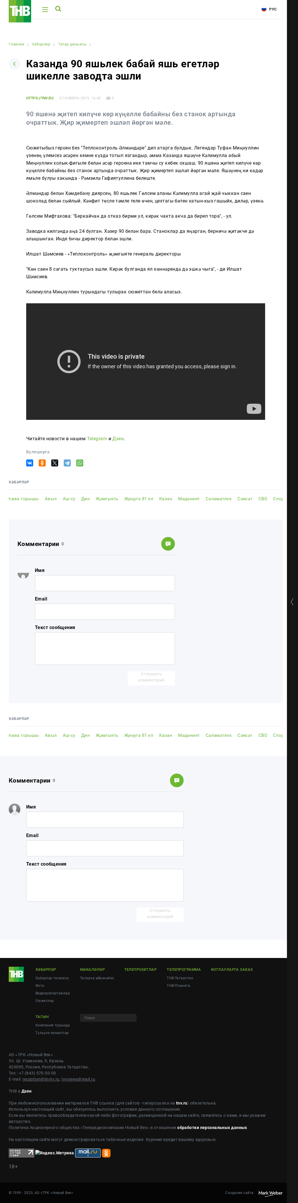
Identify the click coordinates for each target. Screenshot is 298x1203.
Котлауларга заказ (232, 969)
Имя (40, 570)
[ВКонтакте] (29, 462)
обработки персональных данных (212, 1127)
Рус (272, 9)
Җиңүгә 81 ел (138, 498)
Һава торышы (24, 498)
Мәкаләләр (92, 969)
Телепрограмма (184, 969)
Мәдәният (189, 498)
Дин (85, 498)
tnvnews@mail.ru (78, 1079)
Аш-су (69, 498)
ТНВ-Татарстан (180, 978)
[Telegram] (67, 462)
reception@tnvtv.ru (41, 1079)
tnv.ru (181, 1103)
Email (41, 599)
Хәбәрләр (46, 969)
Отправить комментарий (151, 677)
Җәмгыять (107, 498)
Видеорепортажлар (53, 993)
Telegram (97, 438)
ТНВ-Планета (178, 986)
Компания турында (53, 1025)
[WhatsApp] (79, 462)
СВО (262, 498)
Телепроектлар (140, 969)
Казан (165, 498)
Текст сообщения (55, 627)
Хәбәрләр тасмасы (52, 978)
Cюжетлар (45, 1001)
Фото (40, 986)
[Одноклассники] (42, 462)
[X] (54, 462)
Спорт (279, 498)
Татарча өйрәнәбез (97, 978)
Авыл (51, 498)
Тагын (42, 1016)
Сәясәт (245, 498)
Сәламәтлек (219, 498)
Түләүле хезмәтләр (52, 1033)
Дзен (118, 438)
